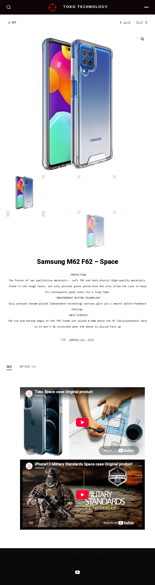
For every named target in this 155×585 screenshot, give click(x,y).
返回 (14, 22)
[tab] (9, 367)
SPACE (91, 339)
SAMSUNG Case (77, 339)
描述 (9, 366)
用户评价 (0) (27, 366)
